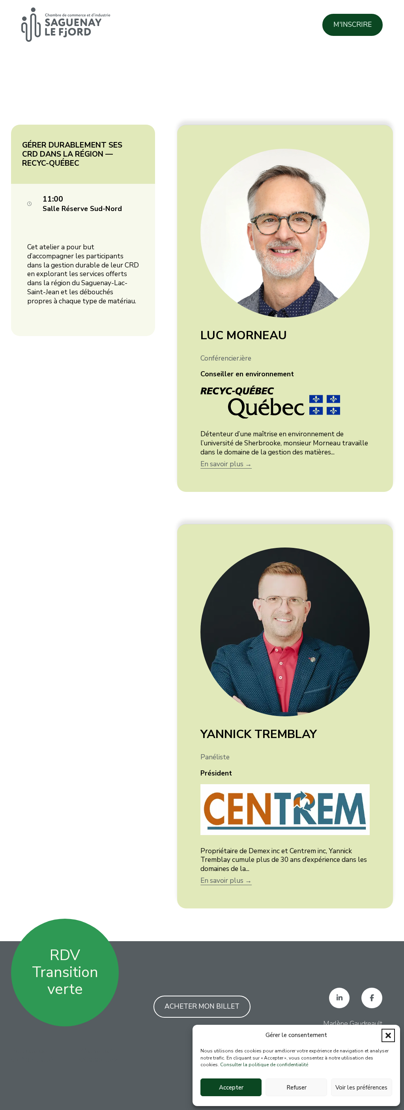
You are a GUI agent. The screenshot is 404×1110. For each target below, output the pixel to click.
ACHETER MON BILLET (202, 1006)
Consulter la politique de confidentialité (264, 1064)
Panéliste (215, 757)
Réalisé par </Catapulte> (98, 1055)
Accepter (231, 1087)
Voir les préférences (361, 1087)
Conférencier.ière (225, 358)
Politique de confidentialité (32, 1055)
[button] (388, 1035)
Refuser (296, 1087)
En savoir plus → (226, 464)
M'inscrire (352, 24)
